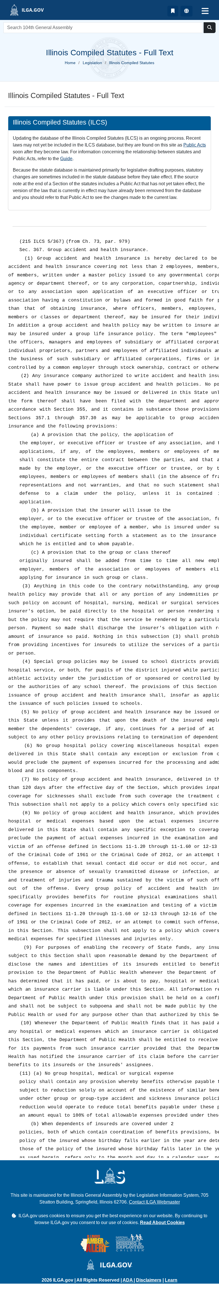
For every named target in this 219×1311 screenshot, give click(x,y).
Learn (171, 1280)
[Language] (186, 11)
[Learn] (172, 11)
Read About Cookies (162, 1222)
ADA (128, 1280)
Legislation (92, 62)
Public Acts (194, 144)
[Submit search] (210, 27)
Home (70, 62)
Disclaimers (148, 1280)
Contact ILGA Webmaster (154, 1202)
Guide (66, 158)
